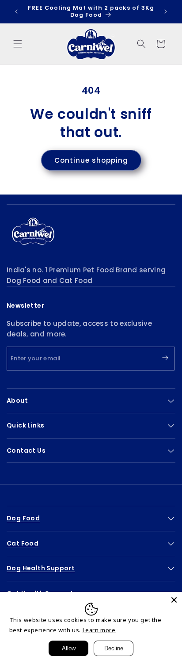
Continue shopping (91, 160)
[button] (17, 43)
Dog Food (23, 518)
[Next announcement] (165, 11)
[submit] (158, 358)
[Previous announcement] (16, 11)
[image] (33, 231)
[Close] (174, 599)
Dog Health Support (41, 568)
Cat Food (22, 543)
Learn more (99, 630)
